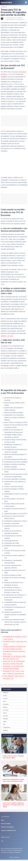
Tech (4, 724)
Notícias (5, 713)
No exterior (5, 710)
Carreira (5, 695)
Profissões (5, 718)
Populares (5, 715)
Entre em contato (5, 823)
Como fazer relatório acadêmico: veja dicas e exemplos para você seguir (13, 804)
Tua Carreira (16, 857)
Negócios (5, 707)
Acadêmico (4, 7)
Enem (4, 701)
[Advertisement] (14, 165)
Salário (4, 721)
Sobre (2, 820)
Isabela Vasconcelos (12, 17)
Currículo (5, 698)
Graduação (5, 704)
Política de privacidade (7, 827)
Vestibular (5, 730)
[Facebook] (2, 841)
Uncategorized (6, 727)
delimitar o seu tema (7, 336)
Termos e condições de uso (8, 830)
